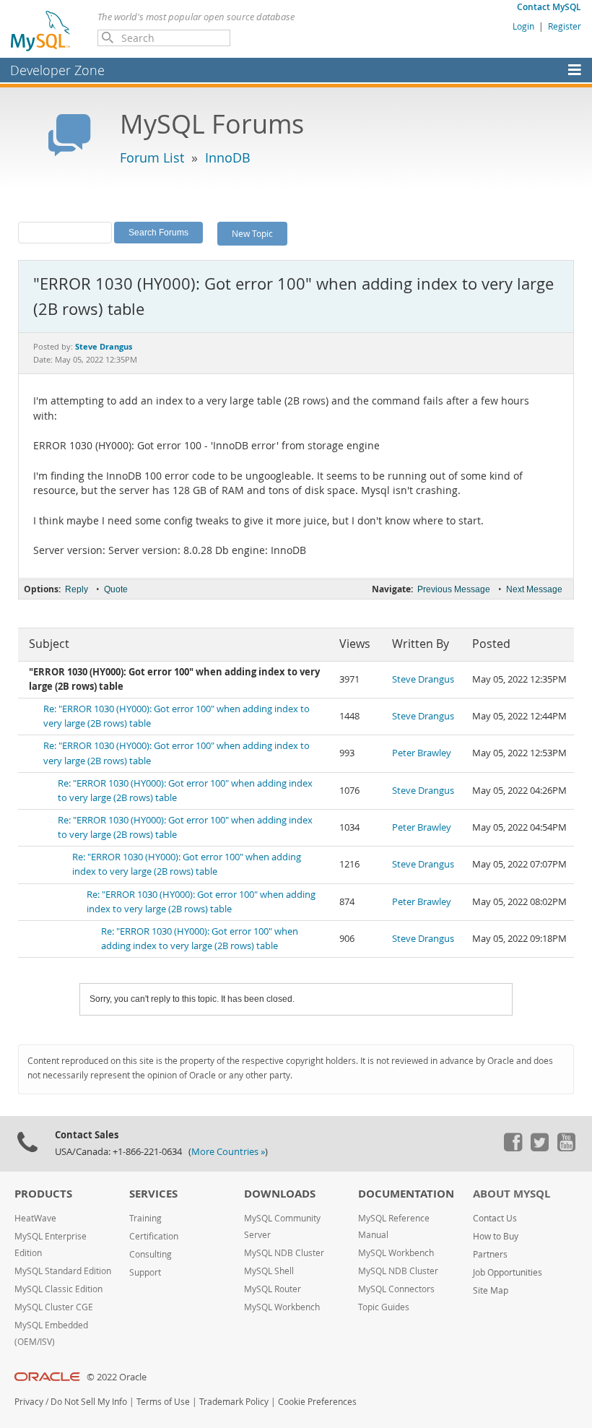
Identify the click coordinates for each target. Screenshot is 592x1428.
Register (564, 26)
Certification (153, 1236)
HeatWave (35, 1218)
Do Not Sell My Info (89, 1401)
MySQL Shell (269, 1270)
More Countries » (228, 1152)
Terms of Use (163, 1401)
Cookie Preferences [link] (317, 1401)
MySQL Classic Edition (58, 1289)
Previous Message (453, 589)
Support (145, 1272)
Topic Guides (383, 1307)
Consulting (150, 1254)
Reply (76, 589)
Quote (116, 589)
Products (43, 1193)
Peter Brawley (421, 753)
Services (153, 1193)
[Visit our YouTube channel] (566, 1147)
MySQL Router (272, 1289)
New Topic (252, 233)
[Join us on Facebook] (512, 1147)
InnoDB (228, 157)
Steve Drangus (423, 679)
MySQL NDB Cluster (284, 1252)
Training (145, 1218)
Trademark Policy (234, 1401)
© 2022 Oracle (117, 1377)
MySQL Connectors (396, 1289)
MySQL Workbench (282, 1307)
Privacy (28, 1401)
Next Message (534, 589)
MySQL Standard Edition (62, 1270)
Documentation (406, 1193)
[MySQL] (41, 30)
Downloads (279, 1193)
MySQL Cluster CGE (53, 1307)
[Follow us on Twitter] (539, 1147)
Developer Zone (57, 70)
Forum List (152, 157)
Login (523, 26)
